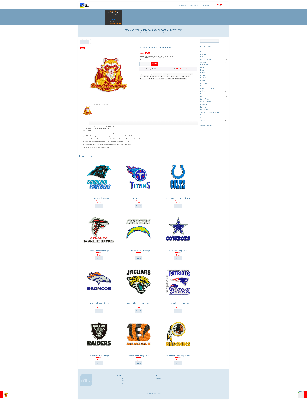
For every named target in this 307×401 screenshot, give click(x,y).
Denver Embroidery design (99, 303)
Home (141, 32)
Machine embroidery (170, 78)
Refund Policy (158, 380)
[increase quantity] (148, 63)
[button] (134, 48)
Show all (195, 42)
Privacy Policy (158, 378)
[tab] (84, 123)
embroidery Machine (160, 78)
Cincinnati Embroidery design (138, 356)
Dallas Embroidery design (177, 251)
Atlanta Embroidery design (99, 251)
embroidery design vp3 (165, 76)
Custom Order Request (123, 380)
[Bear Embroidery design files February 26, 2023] (4, 394)
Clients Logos (148, 32)
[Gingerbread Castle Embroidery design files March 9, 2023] (302, 394)
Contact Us (121, 383)
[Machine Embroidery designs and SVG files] (84, 5)
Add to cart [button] (99, 205)
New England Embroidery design (178, 303)
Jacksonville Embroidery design (138, 303)
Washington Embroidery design (178, 356)
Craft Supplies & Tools (157, 74)
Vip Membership (183, 69)
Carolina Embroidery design (99, 198)
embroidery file (143, 78)
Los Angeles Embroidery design (138, 251)
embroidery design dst (178, 74)
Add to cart (154, 63)
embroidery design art (167, 74)
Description (84, 122)
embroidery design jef (144, 76)
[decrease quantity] (141, 63)
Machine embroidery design (181, 78)
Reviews (93, 122)
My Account (121, 378)
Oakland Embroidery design (99, 356)
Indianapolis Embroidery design (178, 198)
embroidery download (185, 76)
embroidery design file (188, 74)
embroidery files (151, 78)
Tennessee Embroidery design (138, 198)
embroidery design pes (154, 76)
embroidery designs (175, 76)
